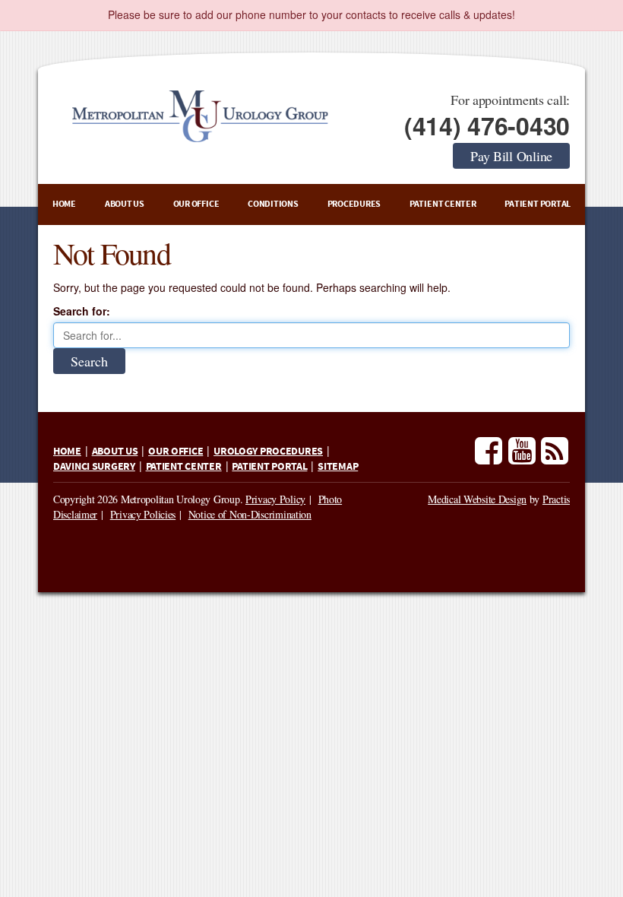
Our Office (196, 204)
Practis (556, 499)
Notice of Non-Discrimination (250, 514)
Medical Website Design (477, 499)
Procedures (354, 204)
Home (64, 204)
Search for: (81, 311)
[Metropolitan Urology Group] (199, 116)
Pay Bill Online (511, 156)
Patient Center (443, 204)
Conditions (273, 204)
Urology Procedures (268, 451)
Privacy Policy (275, 499)
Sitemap (338, 466)
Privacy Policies (143, 514)
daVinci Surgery (94, 466)
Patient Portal (537, 204)
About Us (124, 204)
